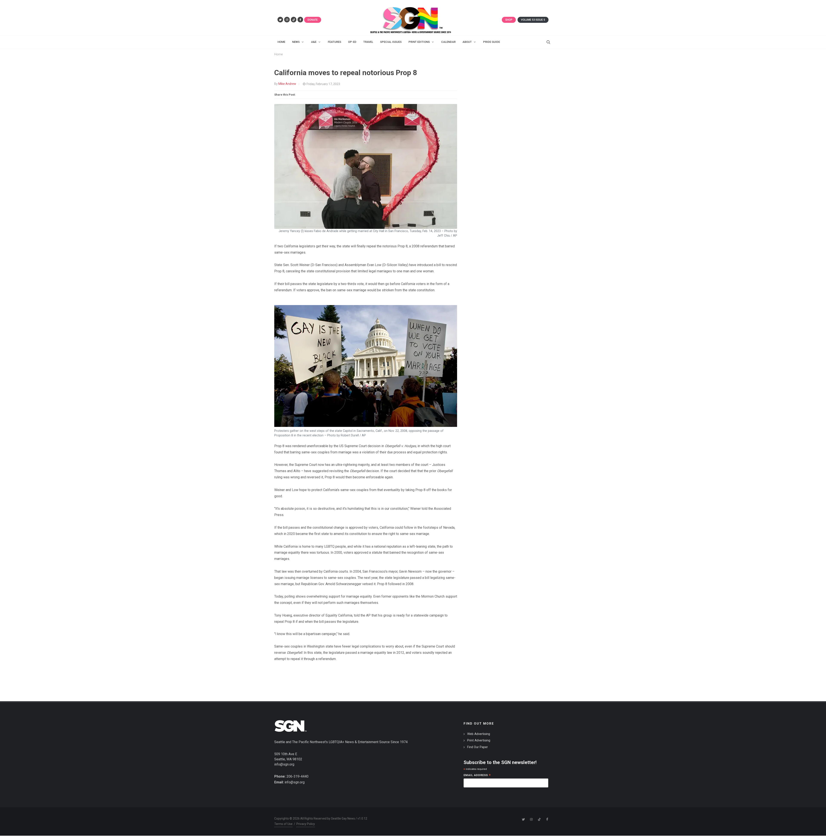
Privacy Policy (305, 824)
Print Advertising (478, 740)
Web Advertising (478, 734)
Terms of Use (283, 824)
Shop (508, 19)
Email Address (477, 775)
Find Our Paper (477, 747)
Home (278, 54)
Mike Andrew (287, 83)
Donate (313, 19)
